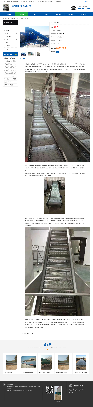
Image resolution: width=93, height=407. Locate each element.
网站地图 (30, 390)
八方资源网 (15, 390)
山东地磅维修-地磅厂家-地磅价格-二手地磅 (10, 70)
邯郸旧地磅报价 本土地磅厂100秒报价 (29, 372)
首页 (9, 18)
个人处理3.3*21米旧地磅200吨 (10, 76)
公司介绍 (46, 14)
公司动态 (58, 14)
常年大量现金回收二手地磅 (10, 79)
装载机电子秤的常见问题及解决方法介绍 (10, 58)
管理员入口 (24, 390)
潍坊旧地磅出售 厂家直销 (11, 372)
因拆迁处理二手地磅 (8, 85)
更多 (16, 54)
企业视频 (33, 14)
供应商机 (21, 14)
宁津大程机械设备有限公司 (33, 386)
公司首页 (9, 14)
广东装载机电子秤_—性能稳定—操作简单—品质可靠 (10, 61)
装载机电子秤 (7, 36)
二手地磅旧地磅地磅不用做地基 (10, 73)
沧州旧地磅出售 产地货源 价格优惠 (46, 372)
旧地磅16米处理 (7, 82)
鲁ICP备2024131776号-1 (22, 386)
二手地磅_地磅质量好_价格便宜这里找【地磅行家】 (10, 67)
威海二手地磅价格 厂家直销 (63, 372)
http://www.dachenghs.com (27, 333)
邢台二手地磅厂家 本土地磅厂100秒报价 (82, 372)
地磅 (5, 27)
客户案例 (71, 14)
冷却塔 (6, 42)
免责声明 (20, 390)
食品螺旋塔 (7, 46)
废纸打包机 (7, 30)
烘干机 (6, 33)
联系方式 (83, 14)
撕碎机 (6, 49)
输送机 (17, 18)
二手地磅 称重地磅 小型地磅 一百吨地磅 (10, 64)
